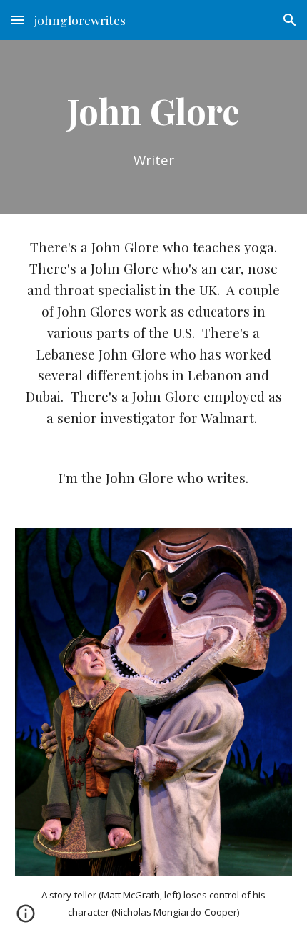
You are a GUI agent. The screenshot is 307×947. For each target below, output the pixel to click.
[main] (154, 127)
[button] (17, 19)
